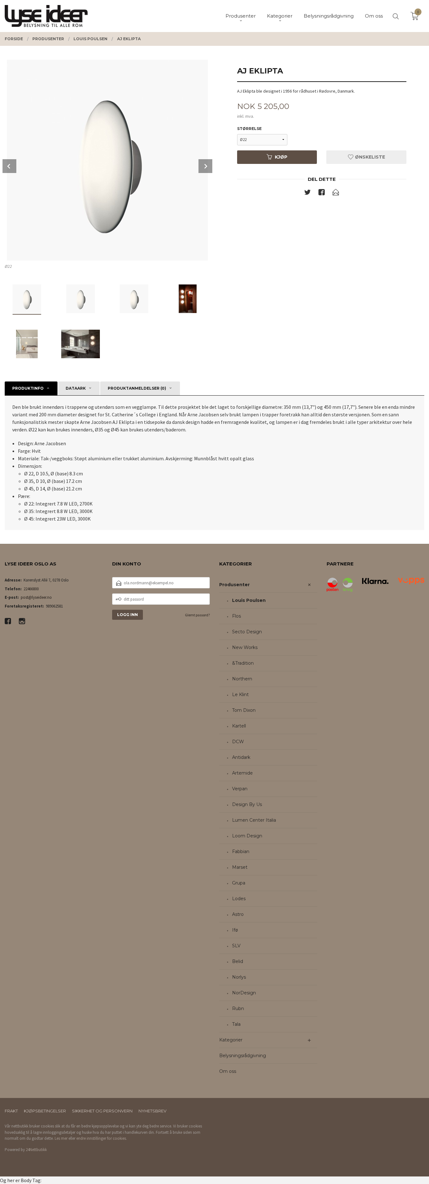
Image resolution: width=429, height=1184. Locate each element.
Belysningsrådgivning (242, 1055)
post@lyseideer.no (36, 597)
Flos (236, 616)
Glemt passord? (197, 615)
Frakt (11, 1110)
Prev (9, 166)
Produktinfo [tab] (28, 388)
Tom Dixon (244, 710)
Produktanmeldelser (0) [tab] (137, 388)
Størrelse (249, 128)
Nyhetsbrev (152, 1110)
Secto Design (247, 632)
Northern (242, 679)
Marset (239, 867)
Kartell (239, 726)
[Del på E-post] (335, 193)
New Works (245, 647)
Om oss (227, 1071)
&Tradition (243, 663)
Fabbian (240, 851)
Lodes (239, 898)
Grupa (238, 883)
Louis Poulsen (249, 600)
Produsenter (234, 584)
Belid (237, 961)
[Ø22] (107, 160)
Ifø (235, 930)
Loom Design (247, 836)
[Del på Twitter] (307, 193)
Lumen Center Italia (254, 820)
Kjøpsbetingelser (45, 1110)
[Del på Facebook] (321, 193)
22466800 (31, 589)
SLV (236, 946)
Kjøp (281, 157)
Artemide (242, 773)
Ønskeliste (369, 157)
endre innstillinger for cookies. (101, 1138)
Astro (238, 914)
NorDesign (244, 993)
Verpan (239, 789)
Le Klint (240, 694)
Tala (236, 1024)
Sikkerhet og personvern (102, 1110)
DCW (238, 741)
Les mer (61, 1138)
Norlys (239, 977)
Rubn (238, 1008)
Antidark (241, 757)
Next (205, 166)
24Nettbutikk (36, 1149)
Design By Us (247, 804)
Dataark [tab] (76, 388)
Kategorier (230, 1040)
